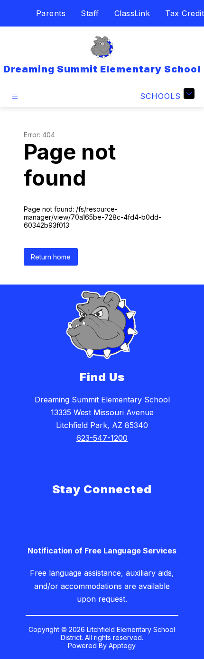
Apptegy (122, 645)
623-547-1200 (102, 438)
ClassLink (132, 13)
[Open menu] (14, 96)
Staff (90, 13)
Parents (51, 13)
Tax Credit (184, 13)
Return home (51, 257)
